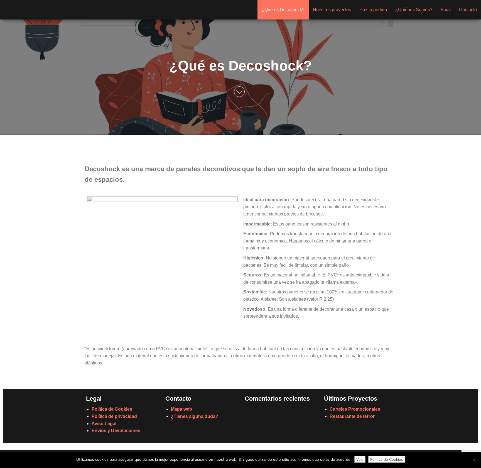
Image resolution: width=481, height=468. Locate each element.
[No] (474, 460)
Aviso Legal (104, 423)
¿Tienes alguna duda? (194, 416)
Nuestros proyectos (332, 9)
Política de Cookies (112, 409)
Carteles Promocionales (355, 409)
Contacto (468, 9)
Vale (360, 459)
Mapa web (181, 409)
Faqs (446, 9)
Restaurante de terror (352, 416)
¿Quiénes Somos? (413, 9)
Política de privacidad (114, 416)
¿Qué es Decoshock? (283, 9)
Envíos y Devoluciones (116, 430)
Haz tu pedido (373, 9)
